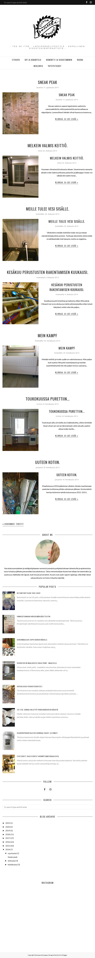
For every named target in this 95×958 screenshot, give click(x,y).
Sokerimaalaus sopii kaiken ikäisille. (32, 639)
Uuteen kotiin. (47, 462)
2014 (7, 849)
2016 (7, 842)
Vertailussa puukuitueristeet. (30, 686)
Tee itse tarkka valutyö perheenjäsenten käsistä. (38, 709)
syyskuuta (12, 853)
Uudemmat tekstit (14, 524)
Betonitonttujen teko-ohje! (28, 593)
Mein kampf (47, 335)
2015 (7, 846)
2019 (7, 830)
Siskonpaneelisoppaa (41, 955)
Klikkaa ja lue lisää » (66, 119)
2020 (7, 827)
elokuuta (11, 860)
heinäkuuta (12, 864)
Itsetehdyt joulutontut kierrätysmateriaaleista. (38, 756)
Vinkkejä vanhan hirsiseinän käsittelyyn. (34, 616)
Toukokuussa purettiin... (48, 399)
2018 (7, 834)
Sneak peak (47, 82)
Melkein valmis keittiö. (48, 145)
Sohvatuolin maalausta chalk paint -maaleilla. (37, 663)
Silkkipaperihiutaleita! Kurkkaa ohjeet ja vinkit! (37, 733)
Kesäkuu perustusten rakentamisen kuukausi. (47, 272)
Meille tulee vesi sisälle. (47, 209)
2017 (7, 838)
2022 (7, 823)
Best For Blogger (62, 955)
